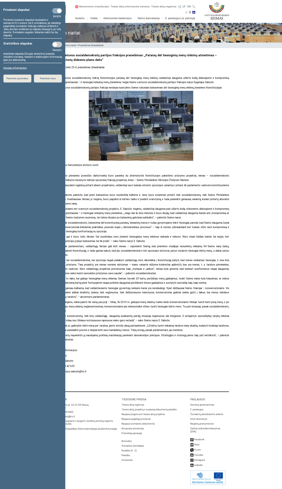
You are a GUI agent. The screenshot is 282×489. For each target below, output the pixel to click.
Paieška (126, 455)
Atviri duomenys (198, 419)
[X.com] (192, 449)
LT (184, 6)
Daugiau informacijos (15, 68)
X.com (197, 449)
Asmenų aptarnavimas (202, 404)
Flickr (197, 444)
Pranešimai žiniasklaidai (90, 45)
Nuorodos (127, 441)
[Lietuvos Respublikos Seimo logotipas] (216, 11)
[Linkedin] (192, 465)
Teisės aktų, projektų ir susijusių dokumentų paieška (149, 409)
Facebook (199, 439)
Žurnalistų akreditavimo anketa (206, 414)
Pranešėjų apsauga (132, 433)
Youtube (198, 455)
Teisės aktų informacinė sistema (130, 6)
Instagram (199, 460)
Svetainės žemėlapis (133, 446)
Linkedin (198, 465)
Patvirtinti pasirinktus (17, 78)
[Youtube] (192, 455)
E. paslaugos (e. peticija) (180, 18)
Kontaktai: (60, 399)
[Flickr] (192, 444)
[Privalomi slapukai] (57, 11)
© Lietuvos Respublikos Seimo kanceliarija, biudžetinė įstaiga (85, 428)
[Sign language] (190, 12)
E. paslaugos (197, 409)
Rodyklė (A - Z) (129, 450)
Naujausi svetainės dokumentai (138, 423)
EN (189, 6)
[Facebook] (192, 439)
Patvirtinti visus (48, 78)
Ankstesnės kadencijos (117, 18)
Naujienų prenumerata (202, 423)
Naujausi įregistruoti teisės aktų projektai (143, 414)
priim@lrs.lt (69, 416)
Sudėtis (80, 18)
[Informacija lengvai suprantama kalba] (193, 12)
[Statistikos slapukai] (57, 44)
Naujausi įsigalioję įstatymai (136, 419)
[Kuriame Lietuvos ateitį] (208, 484)
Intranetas (127, 460)
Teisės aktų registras (163, 6)
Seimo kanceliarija (148, 18)
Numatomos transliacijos (94, 6)
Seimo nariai (69, 45)
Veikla (94, 18)
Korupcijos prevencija (133, 428)
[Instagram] (192, 460)
